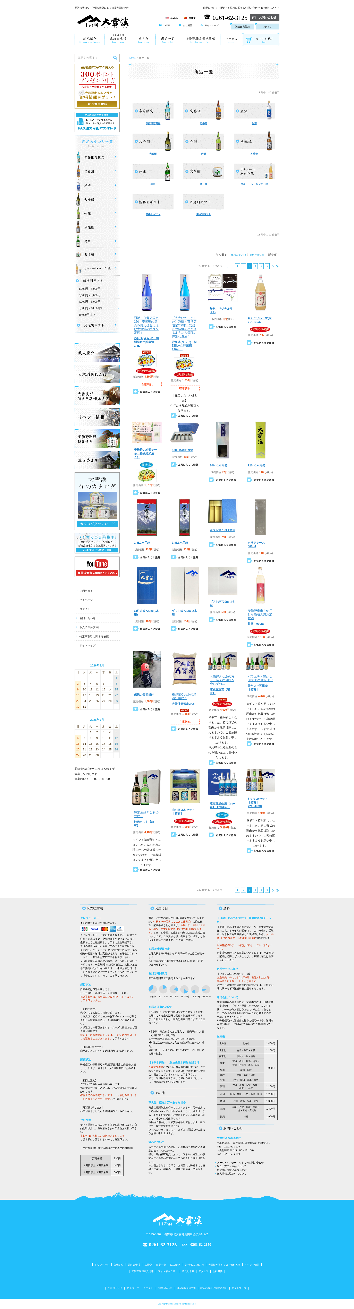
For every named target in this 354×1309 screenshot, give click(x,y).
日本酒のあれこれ (194, 1264)
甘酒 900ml (260, 617)
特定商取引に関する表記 (94, 636)
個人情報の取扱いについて (231, 1173)
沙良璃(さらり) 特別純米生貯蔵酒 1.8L (146, 331)
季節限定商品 (153, 123)
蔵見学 (148, 1264)
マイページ (86, 599)
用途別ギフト (203, 214)
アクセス (203, 1271)
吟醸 (203, 153)
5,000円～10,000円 (90, 308)
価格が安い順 (238, 254)
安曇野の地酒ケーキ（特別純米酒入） (145, 453)
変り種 (203, 184)
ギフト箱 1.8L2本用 (222, 530)
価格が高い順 (257, 254)
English (174, 18)
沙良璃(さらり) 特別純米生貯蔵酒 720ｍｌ (184, 333)
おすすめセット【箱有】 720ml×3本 (258, 802)
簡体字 (192, 18)
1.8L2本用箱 (142, 542)
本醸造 (254, 153)
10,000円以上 (87, 314)
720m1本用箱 (256, 465)
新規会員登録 (242, 26)
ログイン (267, 26)
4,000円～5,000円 (89, 301)
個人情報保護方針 (90, 627)
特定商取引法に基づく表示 (231, 1170)
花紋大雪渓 (134, 1264)
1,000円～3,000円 (89, 288)
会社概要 (187, 25)
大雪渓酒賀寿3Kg (184, 699)
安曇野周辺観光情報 (143, 1271)
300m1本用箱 (218, 465)
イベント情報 (252, 1264)
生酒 (254, 123)
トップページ (102, 1264)
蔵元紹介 (119, 1264)
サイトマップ (211, 25)
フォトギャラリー (168, 1271)
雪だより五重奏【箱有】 (260, 683)
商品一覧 (161, 1264)
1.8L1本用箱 (180, 542)
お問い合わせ (267, 17)
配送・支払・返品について (231, 1166)
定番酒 (203, 123)
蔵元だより (188, 1271)
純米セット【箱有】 (146, 819)
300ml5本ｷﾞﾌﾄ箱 (182, 450)
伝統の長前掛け (144, 694)
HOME (167, 25)
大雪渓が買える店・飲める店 (224, 1264)
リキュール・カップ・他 (254, 184)
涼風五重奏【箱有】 (222, 685)
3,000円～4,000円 (89, 295)
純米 (153, 184)
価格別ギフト (153, 214)
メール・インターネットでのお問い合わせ (240, 1162)
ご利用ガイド (87, 590)
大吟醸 (153, 153)
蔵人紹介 (175, 1264)
